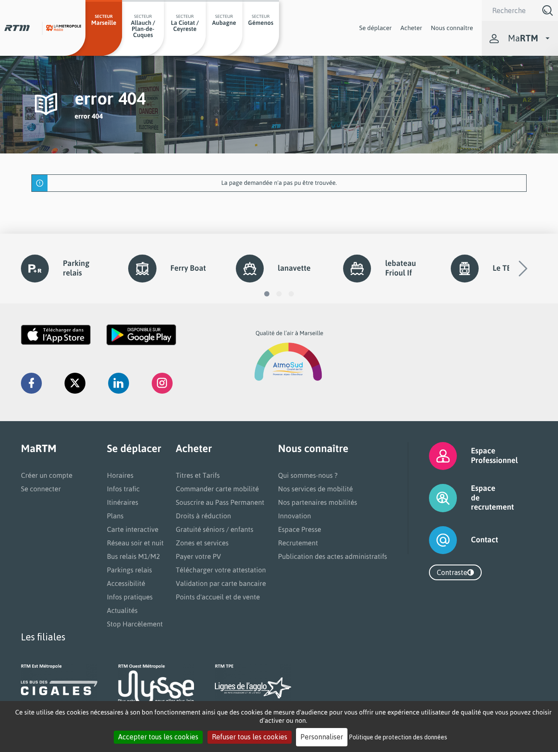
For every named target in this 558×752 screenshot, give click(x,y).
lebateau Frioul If (400, 268)
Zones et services (202, 542)
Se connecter (41, 488)
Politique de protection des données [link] (398, 737)
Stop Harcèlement (135, 623)
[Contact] (432, 540)
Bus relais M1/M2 (133, 556)
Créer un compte (46, 475)
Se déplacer (375, 28)
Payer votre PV (198, 556)
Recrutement (298, 542)
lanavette (294, 268)
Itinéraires (122, 502)
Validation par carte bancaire (221, 583)
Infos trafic (123, 488)
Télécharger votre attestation (221, 569)
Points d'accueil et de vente (218, 596)
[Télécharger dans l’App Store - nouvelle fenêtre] (56, 334)
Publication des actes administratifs (332, 556)
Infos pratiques (130, 596)
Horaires (120, 475)
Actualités (122, 610)
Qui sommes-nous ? (307, 475)
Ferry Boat (188, 268)
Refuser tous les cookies (249, 736)
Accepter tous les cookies (158, 736)
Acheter (411, 28)
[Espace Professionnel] (432, 456)
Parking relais (76, 268)
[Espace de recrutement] (432, 498)
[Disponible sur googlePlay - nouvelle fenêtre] (141, 334)
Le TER (504, 268)
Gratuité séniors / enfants (214, 529)
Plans (115, 515)
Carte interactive (132, 529)
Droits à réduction (203, 515)
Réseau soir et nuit (135, 542)
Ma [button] (523, 38)
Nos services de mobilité (315, 488)
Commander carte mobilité (217, 488)
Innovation (294, 515)
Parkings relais (129, 569)
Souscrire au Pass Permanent (220, 502)
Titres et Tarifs (198, 475)
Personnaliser (321, 736)
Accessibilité (126, 583)
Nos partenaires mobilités (317, 502)
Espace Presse (299, 529)
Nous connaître (452, 28)
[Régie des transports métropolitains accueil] (17, 28)
